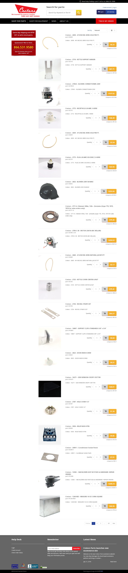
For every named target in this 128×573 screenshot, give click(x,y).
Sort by (90, 30)
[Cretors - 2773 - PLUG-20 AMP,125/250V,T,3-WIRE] (51, 167)
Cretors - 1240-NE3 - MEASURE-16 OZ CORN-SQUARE (83, 496)
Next (114, 523)
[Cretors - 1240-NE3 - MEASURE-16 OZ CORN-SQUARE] (51, 507)
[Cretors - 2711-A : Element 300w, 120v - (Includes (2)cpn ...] (51, 216)
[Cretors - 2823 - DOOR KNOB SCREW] (51, 363)
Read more (113, 561)
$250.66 (111, 191)
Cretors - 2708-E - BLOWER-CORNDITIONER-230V (82, 84)
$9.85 (112, 436)
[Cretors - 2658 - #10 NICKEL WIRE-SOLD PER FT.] (51, 45)
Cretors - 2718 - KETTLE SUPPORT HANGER (80, 59)
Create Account (16, 550)
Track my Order (106, 21)
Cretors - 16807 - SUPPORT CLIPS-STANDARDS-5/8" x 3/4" (85, 328)
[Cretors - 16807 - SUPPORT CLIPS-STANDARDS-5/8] (51, 338)
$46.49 (112, 118)
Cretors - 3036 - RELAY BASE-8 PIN (77, 426)
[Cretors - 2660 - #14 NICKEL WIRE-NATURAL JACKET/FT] (51, 265)
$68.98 (112, 506)
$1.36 (112, 411)
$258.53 (111, 240)
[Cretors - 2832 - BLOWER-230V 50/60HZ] (51, 192)
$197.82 (111, 94)
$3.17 (112, 265)
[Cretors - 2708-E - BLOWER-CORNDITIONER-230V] (51, 94)
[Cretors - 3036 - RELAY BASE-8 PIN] (51, 435)
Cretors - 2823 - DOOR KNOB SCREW (78, 353)
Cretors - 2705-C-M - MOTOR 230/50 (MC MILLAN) (83, 231)
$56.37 (112, 314)
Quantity (89, 44)
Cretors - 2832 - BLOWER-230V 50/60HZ (79, 182)
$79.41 (112, 289)
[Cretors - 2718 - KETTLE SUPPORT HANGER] (51, 70)
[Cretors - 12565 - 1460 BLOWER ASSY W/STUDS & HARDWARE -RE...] (51, 482)
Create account (107, 7)
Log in (114, 7)
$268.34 (111, 484)
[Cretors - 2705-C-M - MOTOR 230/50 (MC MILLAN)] (51, 241)
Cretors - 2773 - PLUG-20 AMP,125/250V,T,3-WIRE (82, 157)
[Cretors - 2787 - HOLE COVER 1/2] (51, 412)
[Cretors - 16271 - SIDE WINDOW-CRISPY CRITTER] (51, 387)
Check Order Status (17, 552)
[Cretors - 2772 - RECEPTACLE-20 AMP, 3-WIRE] (51, 118)
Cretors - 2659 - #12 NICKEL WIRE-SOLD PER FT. (82, 133)
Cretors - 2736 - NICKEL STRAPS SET (78, 304)
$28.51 (112, 387)
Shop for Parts (19, 21)
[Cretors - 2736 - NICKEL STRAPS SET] (51, 314)
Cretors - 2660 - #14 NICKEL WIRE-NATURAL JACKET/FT (85, 255)
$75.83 (112, 220)
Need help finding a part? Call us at (98, 1)
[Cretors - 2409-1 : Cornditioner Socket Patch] (51, 458)
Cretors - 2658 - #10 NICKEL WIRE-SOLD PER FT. (82, 35)
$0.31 (112, 362)
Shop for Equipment (38, 21)
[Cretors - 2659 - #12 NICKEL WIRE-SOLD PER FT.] (51, 143)
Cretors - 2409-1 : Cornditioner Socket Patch (81, 448)
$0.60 (112, 338)
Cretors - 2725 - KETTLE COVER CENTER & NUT (81, 279)
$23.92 (112, 167)
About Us (64, 21)
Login (13, 548)
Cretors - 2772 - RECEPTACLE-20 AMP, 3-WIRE (81, 108)
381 (109, 523)
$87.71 (112, 69)
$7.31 (112, 457)
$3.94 (112, 142)
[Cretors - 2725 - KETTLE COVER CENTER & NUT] (51, 290)
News (54, 21)
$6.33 (112, 45)
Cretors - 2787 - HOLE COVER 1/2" (77, 402)
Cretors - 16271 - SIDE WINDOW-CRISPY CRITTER (83, 377)
